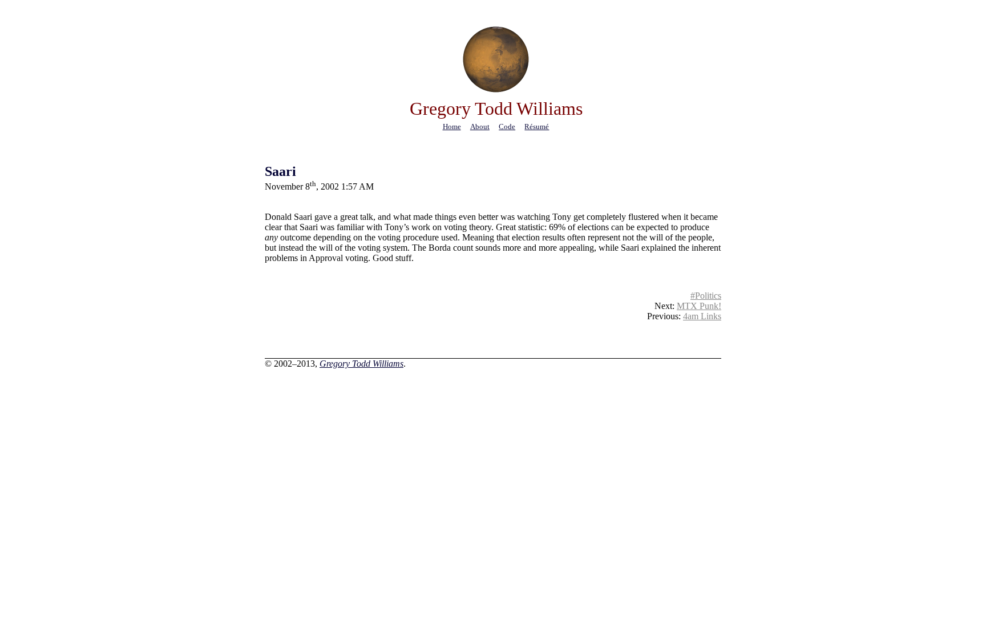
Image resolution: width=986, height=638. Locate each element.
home (452, 126)
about (480, 126)
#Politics (705, 295)
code (507, 126)
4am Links (702, 316)
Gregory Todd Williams (361, 363)
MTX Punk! (699, 306)
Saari (280, 171)
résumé (536, 126)
